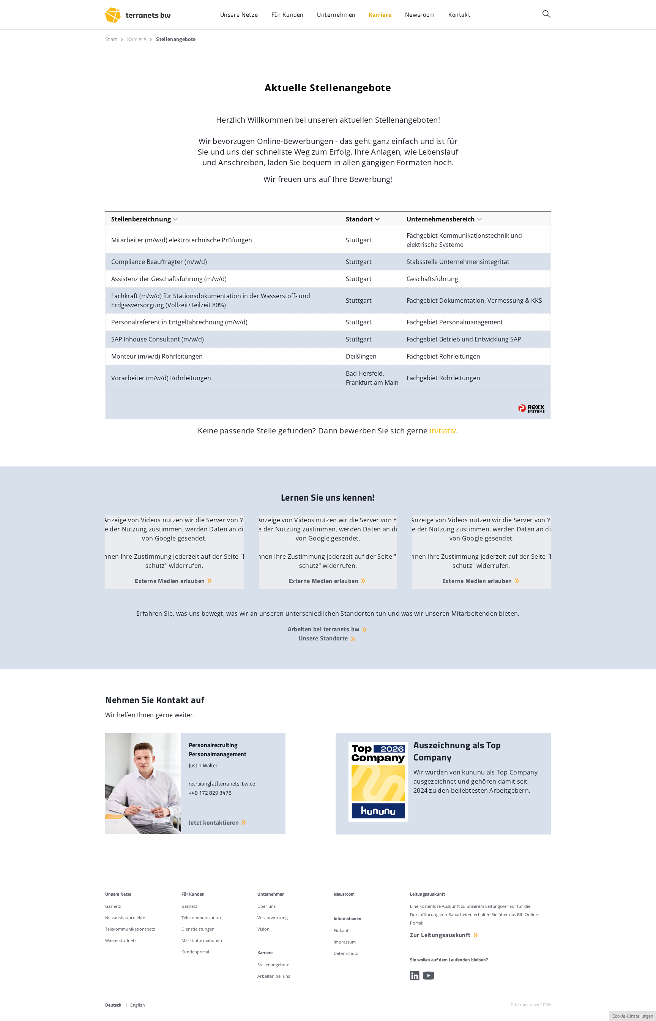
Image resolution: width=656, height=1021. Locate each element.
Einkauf (341, 930)
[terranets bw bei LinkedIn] (414, 976)
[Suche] (546, 14)
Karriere (265, 952)
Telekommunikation (201, 917)
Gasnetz (113, 906)
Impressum (345, 942)
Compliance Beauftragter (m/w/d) (159, 262)
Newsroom (344, 894)
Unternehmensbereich (441, 219)
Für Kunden (193, 894)
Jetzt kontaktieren (214, 822)
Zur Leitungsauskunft (440, 935)
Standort (359, 219)
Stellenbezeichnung (141, 219)
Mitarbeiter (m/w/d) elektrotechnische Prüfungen (181, 240)
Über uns (266, 906)
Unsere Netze (118, 894)
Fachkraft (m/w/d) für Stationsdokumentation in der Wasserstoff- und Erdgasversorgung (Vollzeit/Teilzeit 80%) (210, 300)
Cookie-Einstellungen (632, 1015)
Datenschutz (346, 953)
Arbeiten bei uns (273, 976)
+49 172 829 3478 (210, 793)
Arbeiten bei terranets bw (324, 629)
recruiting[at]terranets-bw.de (222, 783)
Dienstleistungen (197, 929)
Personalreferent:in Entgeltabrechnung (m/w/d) (179, 322)
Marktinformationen (201, 940)
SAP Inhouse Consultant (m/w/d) (157, 339)
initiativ (443, 430)
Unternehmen (271, 894)
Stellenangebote (273, 964)
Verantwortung (272, 917)
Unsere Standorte (323, 638)
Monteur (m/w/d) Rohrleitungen (157, 356)
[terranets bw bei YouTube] (429, 976)
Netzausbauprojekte (125, 917)
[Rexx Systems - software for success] (531, 408)
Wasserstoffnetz (120, 940)
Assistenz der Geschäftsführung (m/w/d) (169, 279)
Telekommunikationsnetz (130, 929)
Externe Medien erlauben (170, 581)
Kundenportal (195, 952)
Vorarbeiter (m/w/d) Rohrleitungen (161, 378)
